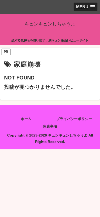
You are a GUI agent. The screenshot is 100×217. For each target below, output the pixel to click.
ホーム (26, 119)
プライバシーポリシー (74, 119)
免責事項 (50, 126)
